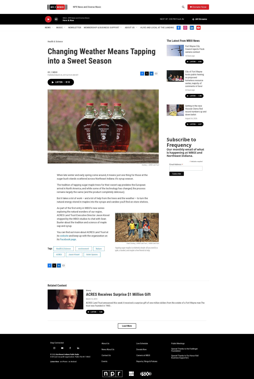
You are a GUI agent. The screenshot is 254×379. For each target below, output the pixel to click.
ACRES (59, 254)
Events (104, 361)
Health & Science (55, 41)
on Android (72, 362)
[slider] (60, 19)
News (48, 28)
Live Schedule (142, 344)
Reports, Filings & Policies (146, 361)
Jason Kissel (74, 254)
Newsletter (74, 28)
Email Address (176, 164)
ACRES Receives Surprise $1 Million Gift (118, 294)
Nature (99, 249)
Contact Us (106, 355)
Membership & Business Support (101, 28)
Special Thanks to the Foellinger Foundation (184, 350)
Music (59, 28)
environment (83, 249)
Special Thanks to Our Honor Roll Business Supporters (184, 357)
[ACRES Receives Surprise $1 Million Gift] (65, 299)
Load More (127, 326)
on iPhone (63, 362)
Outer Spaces (92, 254)
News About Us (108, 349)
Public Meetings (178, 344)
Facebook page (68, 239)
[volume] (56, 19)
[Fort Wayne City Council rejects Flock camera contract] (175, 50)
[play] (48, 19)
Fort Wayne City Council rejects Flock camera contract (194, 49)
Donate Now (199, 7)
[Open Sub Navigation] (53, 28)
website (64, 235)
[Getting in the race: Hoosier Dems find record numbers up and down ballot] (175, 110)
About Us (130, 28)
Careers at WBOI (143, 355)
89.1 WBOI (86, 357)
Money (88, 290)
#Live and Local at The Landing (157, 28)
